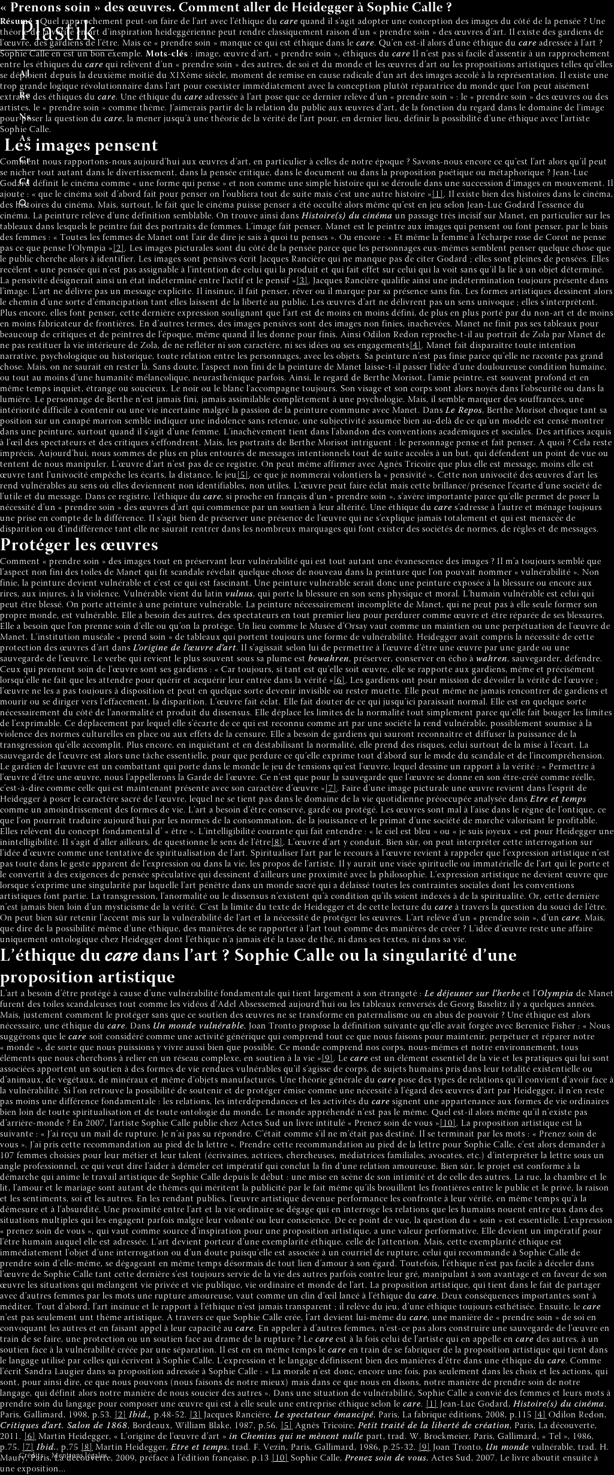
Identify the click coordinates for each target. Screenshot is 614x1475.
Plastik (58, 33)
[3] (302, 281)
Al (25, 74)
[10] (448, 1123)
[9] (327, 1058)
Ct (25, 182)
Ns (25, 117)
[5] (243, 475)
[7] (331, 788)
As (25, 138)
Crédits (31, 1455)
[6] (339, 680)
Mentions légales (79, 1455)
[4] (416, 345)
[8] (277, 842)
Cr (25, 160)
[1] (438, 194)
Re (25, 95)
